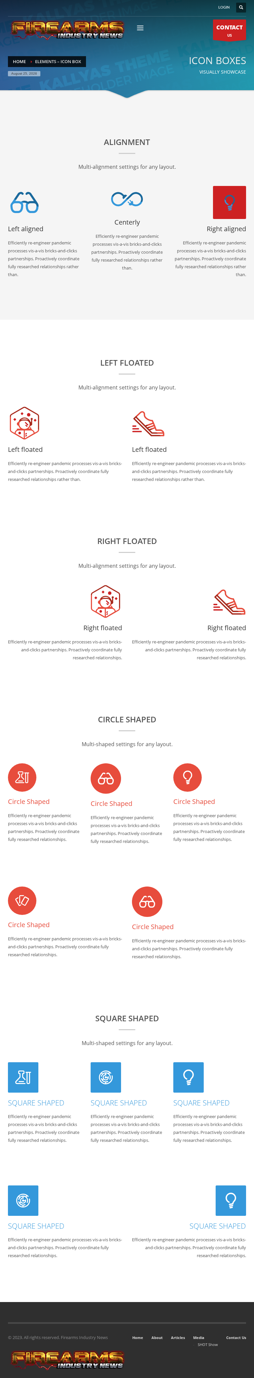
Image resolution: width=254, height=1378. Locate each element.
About (157, 1337)
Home (137, 1337)
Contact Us (236, 1337)
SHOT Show (208, 1344)
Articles (178, 1337)
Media (198, 1337)
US (229, 30)
